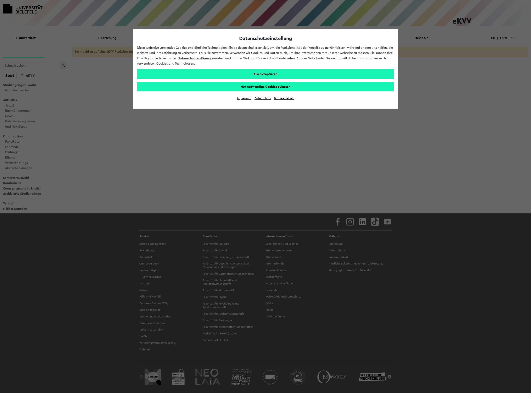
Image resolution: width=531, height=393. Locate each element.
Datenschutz (263, 98)
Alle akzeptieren (265, 74)
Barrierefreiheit (284, 98)
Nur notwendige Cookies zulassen (266, 86)
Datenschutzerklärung (194, 58)
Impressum (244, 98)
